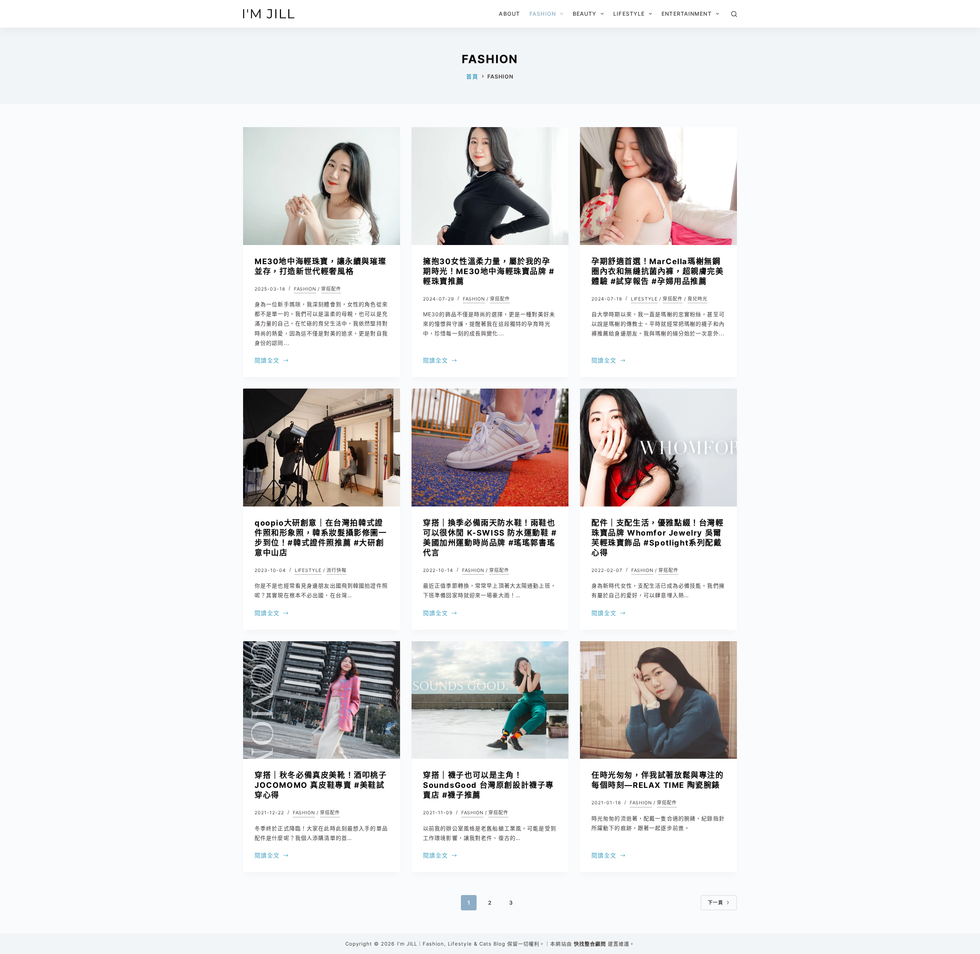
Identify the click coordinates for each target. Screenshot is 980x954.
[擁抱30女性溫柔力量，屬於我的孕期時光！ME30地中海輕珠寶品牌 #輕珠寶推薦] (490, 186)
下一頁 (715, 902)
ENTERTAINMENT (687, 13)
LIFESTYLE (629, 13)
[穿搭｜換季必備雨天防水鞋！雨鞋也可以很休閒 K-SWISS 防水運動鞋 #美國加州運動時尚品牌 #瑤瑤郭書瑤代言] (490, 447)
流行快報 (336, 570)
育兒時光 (697, 299)
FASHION (542, 13)
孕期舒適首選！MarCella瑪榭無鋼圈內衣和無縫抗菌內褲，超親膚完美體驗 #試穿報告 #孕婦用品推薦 (657, 271)
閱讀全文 (267, 361)
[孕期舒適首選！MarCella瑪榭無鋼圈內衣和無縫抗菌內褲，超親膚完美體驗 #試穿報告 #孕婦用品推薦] (658, 186)
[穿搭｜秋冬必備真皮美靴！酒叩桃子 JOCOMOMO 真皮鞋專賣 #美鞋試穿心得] (321, 700)
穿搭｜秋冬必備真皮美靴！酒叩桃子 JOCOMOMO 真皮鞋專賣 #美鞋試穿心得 (321, 785)
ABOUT (509, 13)
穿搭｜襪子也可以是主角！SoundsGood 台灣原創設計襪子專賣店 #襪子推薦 (488, 785)
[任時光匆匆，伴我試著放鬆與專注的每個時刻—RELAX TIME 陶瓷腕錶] (658, 700)
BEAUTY (585, 13)
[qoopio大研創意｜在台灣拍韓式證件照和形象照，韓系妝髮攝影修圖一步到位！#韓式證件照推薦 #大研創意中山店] (321, 447)
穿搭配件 (331, 289)
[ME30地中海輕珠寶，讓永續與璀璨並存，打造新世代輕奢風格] (321, 186)
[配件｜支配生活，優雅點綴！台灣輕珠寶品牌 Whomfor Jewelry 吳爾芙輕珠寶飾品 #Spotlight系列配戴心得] (658, 447)
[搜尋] (734, 14)
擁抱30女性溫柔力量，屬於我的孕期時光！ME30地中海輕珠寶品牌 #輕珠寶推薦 (489, 271)
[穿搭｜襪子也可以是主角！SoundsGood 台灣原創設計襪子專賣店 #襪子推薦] (490, 700)
